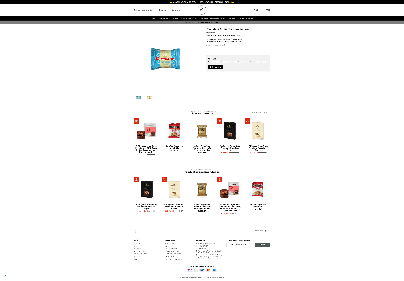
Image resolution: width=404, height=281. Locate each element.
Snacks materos (217, 18)
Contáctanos (216, 67)
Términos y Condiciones (174, 254)
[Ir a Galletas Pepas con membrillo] (174, 131)
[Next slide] (193, 59)
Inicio (153, 18)
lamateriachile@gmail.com (206, 243)
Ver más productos (260, 112)
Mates (175, 18)
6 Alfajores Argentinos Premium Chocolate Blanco (257, 148)
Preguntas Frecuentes (173, 251)
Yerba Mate (162, 18)
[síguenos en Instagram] (251, 10)
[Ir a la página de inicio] (202, 10)
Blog (166, 246)
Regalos (231, 18)
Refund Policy (170, 256)
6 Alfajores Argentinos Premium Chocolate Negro (230, 148)
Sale (242, 18)
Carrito (249, 18)
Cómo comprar (171, 249)
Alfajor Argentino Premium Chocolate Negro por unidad (202, 148)
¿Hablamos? (169, 243)
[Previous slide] (137, 59)
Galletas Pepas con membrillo (174, 147)
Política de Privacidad (173, 259)
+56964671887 (203, 246)
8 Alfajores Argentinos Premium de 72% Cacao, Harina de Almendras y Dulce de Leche (146, 149)
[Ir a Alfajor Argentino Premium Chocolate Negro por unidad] (202, 131)
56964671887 (202, 248)
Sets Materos (201, 18)
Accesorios (185, 18)
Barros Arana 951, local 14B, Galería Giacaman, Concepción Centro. (209, 251)
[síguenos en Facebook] (255, 10)
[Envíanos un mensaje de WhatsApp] (4, 276)
